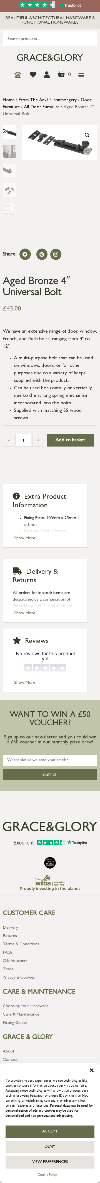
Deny (50, 1147)
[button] (91, 1070)
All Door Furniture (41, 107)
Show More (24, 538)
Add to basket (70, 440)
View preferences (50, 1162)
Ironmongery (64, 100)
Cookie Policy (47, 1175)
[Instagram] (55, 254)
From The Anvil (33, 100)
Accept (50, 1132)
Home (8, 100)
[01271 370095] (19, 75)
